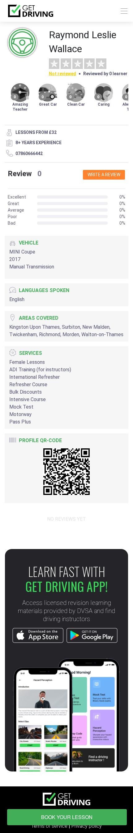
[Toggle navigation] (122, 11)
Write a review (104, 174)
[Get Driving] (30, 11)
